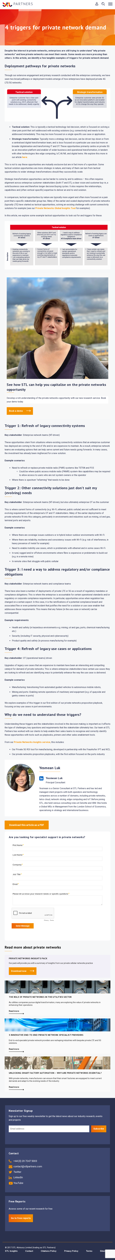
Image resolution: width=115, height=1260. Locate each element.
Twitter (17, 1171)
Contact (29, 1251)
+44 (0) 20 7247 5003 (25, 1160)
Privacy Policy (71, 1251)
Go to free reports (21, 1218)
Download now (19, 971)
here (24, 157)
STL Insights (11, 1251)
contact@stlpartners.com (27, 1166)
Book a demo (16, 411)
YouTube (18, 1183)
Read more (14, 1011)
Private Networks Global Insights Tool (55, 208)
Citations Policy (48, 1251)
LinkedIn (18, 1177)
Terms (89, 1251)
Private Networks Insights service (32, 742)
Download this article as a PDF (26, 825)
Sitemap (104, 1251)
